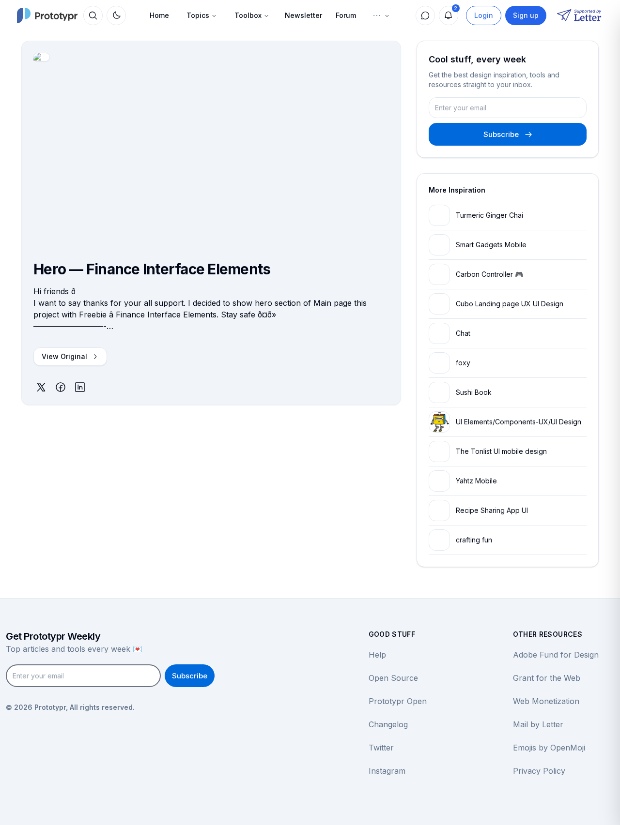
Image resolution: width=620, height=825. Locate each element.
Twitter (381, 747)
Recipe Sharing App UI (492, 510)
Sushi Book (474, 392)
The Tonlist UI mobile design (501, 451)
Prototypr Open (398, 701)
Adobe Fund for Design (556, 655)
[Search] (93, 15)
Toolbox (248, 15)
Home (159, 15)
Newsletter (303, 15)
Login (483, 15)
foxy (463, 363)
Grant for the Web (546, 678)
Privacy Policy (539, 771)
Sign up (526, 15)
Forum (346, 15)
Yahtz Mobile (476, 481)
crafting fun (474, 540)
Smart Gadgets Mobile (491, 244)
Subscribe (501, 134)
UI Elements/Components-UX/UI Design (518, 422)
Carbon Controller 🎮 (489, 274)
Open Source (393, 678)
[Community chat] (425, 15)
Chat (463, 333)
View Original (64, 356)
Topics (197, 15)
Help (377, 655)
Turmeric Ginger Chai (489, 215)
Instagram (387, 771)
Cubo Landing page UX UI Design (509, 304)
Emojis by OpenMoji (549, 747)
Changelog (388, 724)
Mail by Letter (538, 724)
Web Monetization (546, 701)
